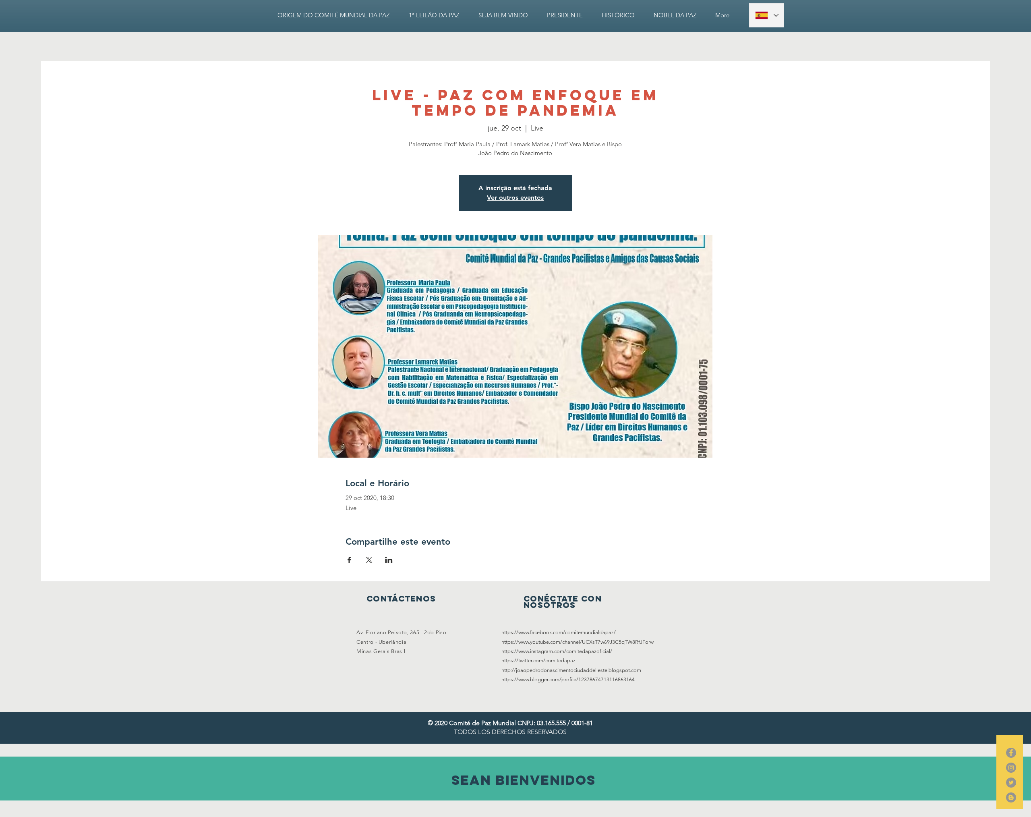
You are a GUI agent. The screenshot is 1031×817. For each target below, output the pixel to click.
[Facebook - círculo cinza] (1011, 753)
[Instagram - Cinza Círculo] (1011, 768)
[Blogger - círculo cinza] (1011, 797)
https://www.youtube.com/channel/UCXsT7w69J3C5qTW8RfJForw (577, 642)
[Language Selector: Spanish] (766, 15)
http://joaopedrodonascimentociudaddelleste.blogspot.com (571, 670)
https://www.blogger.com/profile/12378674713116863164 (568, 679)
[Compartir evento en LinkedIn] (389, 560)
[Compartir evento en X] (369, 560)
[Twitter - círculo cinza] (1011, 783)
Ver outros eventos (515, 197)
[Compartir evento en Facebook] (349, 560)
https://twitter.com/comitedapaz (538, 660)
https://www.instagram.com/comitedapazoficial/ (556, 651)
